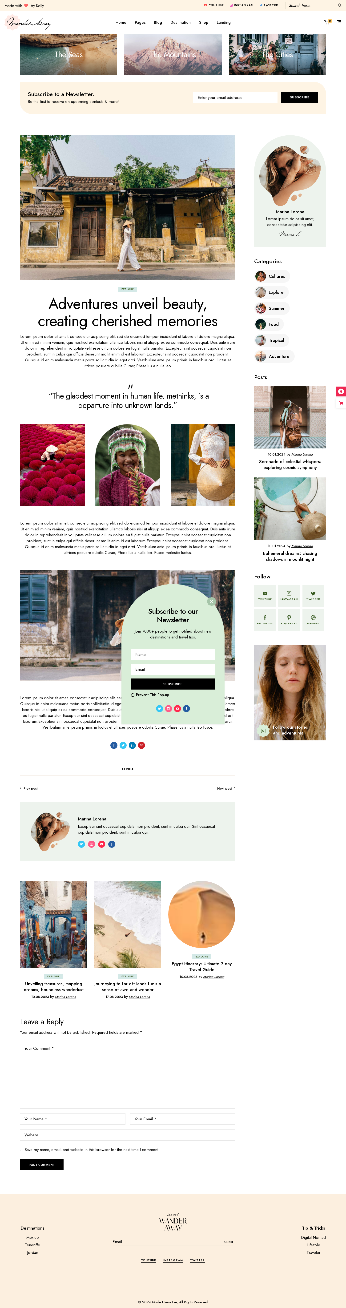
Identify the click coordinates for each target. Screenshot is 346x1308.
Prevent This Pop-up (152, 695)
